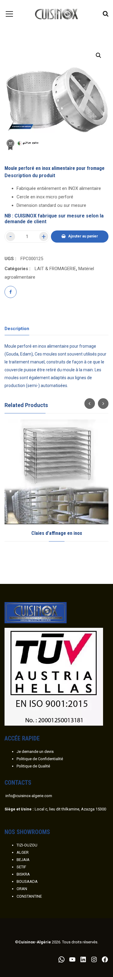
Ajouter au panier (83, 236)
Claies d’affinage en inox (56, 533)
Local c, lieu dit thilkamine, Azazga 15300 (55, 809)
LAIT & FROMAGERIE (55, 268)
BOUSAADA (27, 881)
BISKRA (23, 874)
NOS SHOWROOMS (27, 832)
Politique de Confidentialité (40, 759)
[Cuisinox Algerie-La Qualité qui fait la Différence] (56, 13)
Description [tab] (17, 328)
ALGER (23, 852)
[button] (98, 55)
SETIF (21, 867)
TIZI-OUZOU (27, 845)
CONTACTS (18, 782)
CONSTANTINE (29, 896)
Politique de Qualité (33, 766)
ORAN (22, 888)
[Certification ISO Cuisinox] (54, 676)
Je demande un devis (35, 751)
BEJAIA (23, 859)
